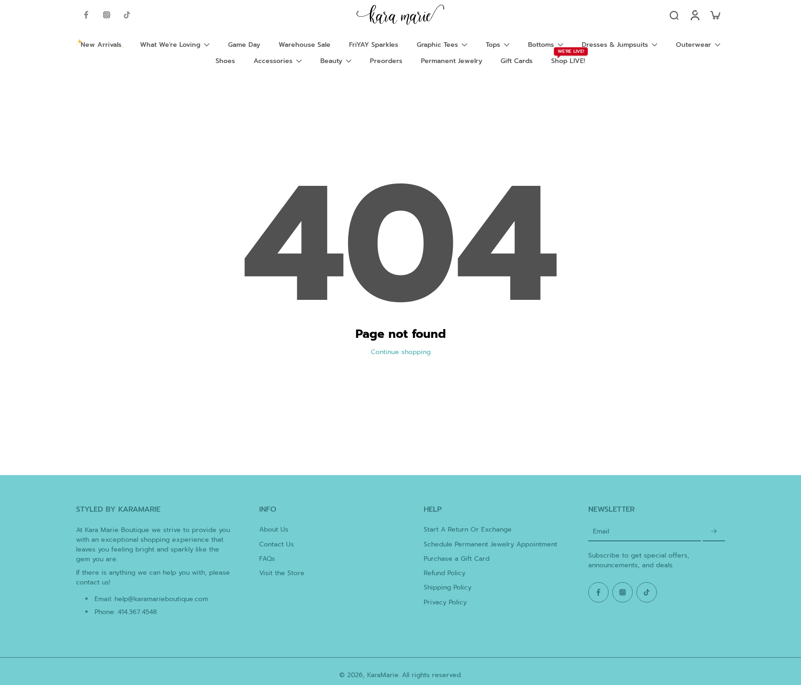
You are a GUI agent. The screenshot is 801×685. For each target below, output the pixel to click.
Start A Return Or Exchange (468, 529)
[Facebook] (86, 15)
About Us (273, 529)
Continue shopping (401, 352)
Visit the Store (282, 573)
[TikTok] (127, 15)
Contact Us (276, 544)
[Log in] (694, 15)
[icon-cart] (715, 15)
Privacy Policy (445, 602)
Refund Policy (444, 573)
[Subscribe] (714, 531)
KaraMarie (383, 675)
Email (601, 531)
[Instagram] (106, 15)
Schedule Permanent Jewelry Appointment (490, 544)
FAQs (267, 558)
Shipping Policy (447, 587)
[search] (674, 15)
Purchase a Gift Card (457, 558)
